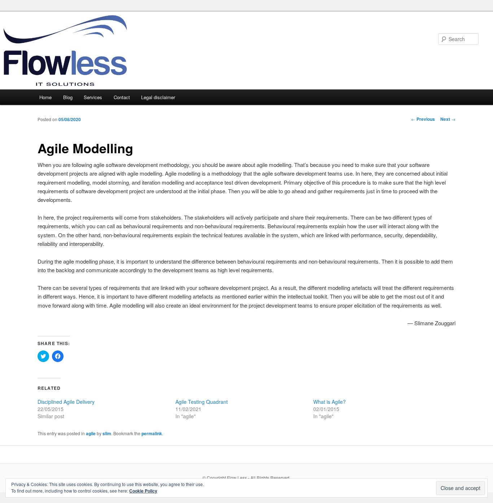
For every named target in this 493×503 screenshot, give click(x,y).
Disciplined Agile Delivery (66, 401)
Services (93, 97)
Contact (122, 97)
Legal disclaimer (158, 97)
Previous (423, 119)
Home (45, 97)
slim (106, 433)
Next (447, 119)
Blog (68, 97)
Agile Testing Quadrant (201, 401)
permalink (151, 433)
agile (91, 433)
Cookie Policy (143, 490)
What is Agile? (329, 401)
